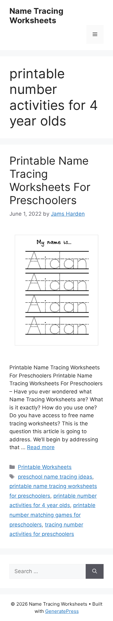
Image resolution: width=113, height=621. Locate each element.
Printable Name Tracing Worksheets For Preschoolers (49, 180)
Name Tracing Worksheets (36, 15)
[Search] (95, 571)
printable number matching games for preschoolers (52, 514)
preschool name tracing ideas (55, 477)
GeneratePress (62, 611)
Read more (41, 447)
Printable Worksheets (45, 467)
